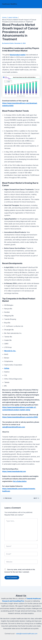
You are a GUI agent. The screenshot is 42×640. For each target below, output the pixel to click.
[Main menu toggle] (38, 4)
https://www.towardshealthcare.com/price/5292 (20, 417)
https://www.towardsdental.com (14, 471)
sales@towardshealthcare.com (26, 634)
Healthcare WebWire (9, 4)
